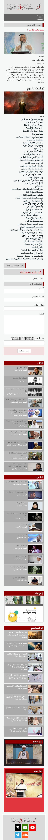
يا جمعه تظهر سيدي (20, 577)
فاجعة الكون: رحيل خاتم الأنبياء (16, 481)
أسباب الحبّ (23, 535)
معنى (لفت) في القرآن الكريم (16, 399)
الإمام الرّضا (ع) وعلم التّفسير (17, 431)
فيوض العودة (22, 503)
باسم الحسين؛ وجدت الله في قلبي (17, 514)
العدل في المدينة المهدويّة (17, 442)
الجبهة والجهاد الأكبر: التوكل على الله (18, 454)
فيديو (35, 741)
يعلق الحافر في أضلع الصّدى (17, 492)
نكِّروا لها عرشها (22, 367)
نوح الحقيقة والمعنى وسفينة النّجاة (16, 389)
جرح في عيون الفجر (20, 556)
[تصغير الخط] (43, 116)
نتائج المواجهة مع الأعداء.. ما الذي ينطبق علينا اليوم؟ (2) (17, 464)
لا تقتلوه (24, 524)
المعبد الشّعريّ (22, 545)
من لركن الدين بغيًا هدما (18, 566)
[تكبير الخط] (41, 116)
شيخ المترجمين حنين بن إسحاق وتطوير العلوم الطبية (16, 422)
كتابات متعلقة (30, 272)
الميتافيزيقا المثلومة (20, 378)
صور (36, 771)
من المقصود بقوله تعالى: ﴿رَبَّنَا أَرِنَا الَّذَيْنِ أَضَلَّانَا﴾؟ (17, 411)
